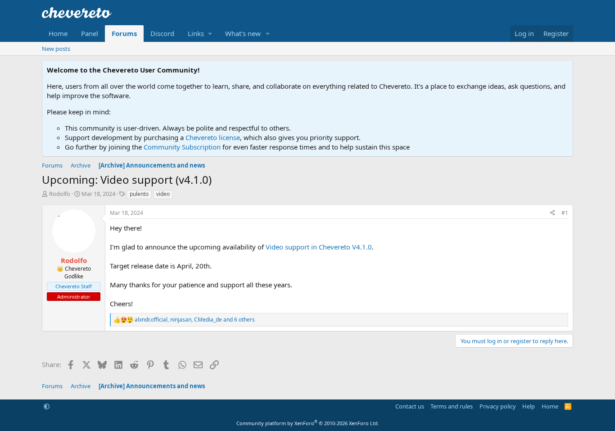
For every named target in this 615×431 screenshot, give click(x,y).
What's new (243, 33)
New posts (56, 49)
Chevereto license (212, 137)
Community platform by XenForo (307, 423)
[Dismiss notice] (564, 70)
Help (528, 406)
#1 (564, 213)
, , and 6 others (195, 319)
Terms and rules (451, 406)
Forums (124, 33)
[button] (199, 33)
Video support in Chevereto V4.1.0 (319, 246)
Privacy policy (497, 406)
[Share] (552, 213)
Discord (162, 33)
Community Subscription (182, 146)
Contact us (409, 406)
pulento (139, 194)
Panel (89, 33)
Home (58, 33)
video (163, 194)
